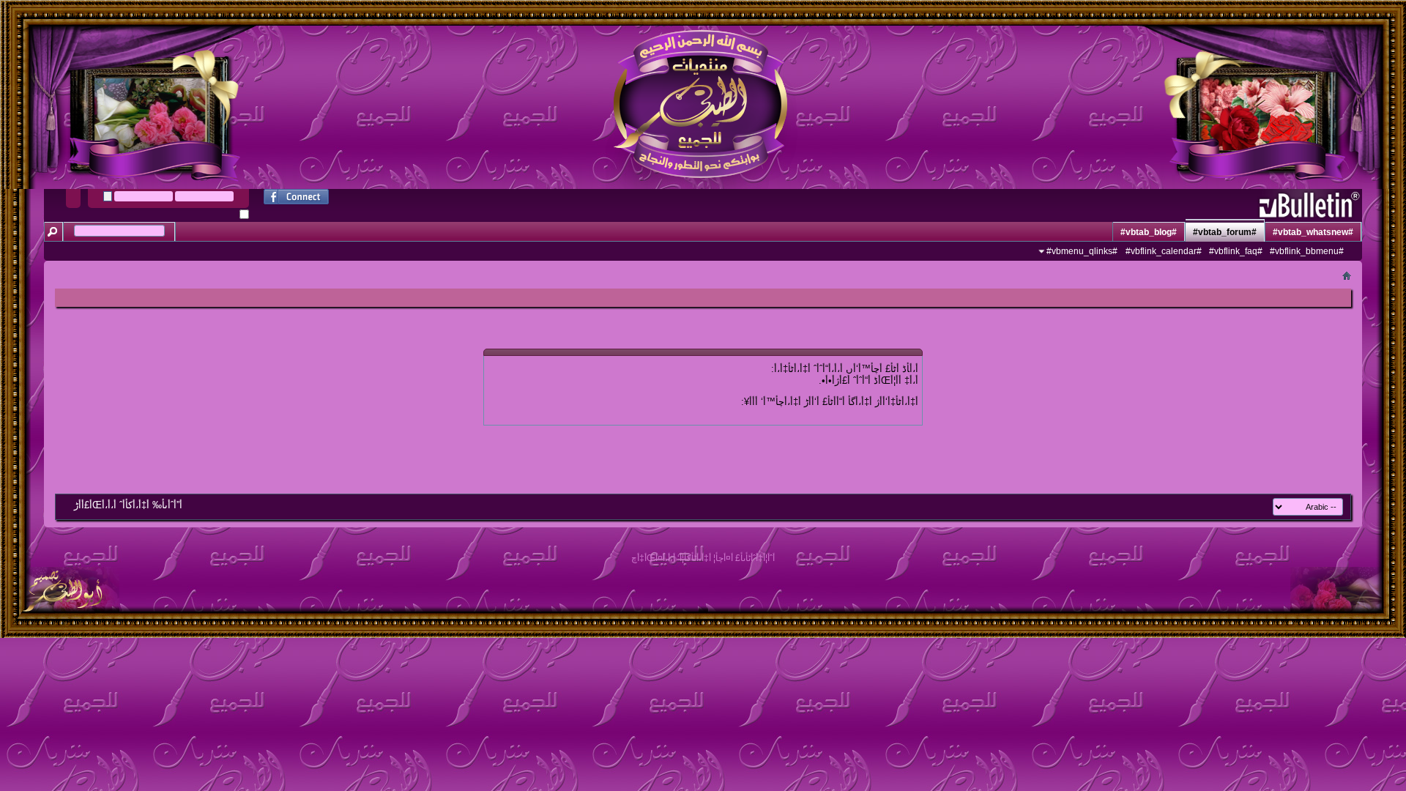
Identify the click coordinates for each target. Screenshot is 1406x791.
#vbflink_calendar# (1164, 251)
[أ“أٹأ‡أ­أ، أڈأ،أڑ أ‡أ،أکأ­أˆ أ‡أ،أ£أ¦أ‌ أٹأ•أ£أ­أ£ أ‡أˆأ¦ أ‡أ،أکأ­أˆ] (59, 602)
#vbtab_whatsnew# (1313, 232)
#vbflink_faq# (1235, 251)
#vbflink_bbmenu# (1307, 251)
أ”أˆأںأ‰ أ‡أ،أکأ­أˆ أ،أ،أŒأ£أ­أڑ (128, 505)
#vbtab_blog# (1148, 232)
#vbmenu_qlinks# (1081, 251)
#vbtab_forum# (1225, 232)
